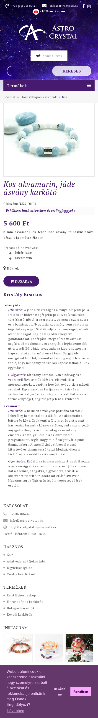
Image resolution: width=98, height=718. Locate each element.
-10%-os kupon (52, 11)
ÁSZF (11, 555)
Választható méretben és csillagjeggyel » (43, 210)
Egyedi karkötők (19, 614)
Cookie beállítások (21, 574)
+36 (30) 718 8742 (24, 5)
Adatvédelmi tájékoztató (26, 561)
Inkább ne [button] (60, 691)
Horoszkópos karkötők (25, 601)
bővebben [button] (15, 711)
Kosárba (23, 281)
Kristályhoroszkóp (21, 595)
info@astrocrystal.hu (64, 5)
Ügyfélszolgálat (19, 567)
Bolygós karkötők (21, 608)
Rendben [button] (80, 691)
